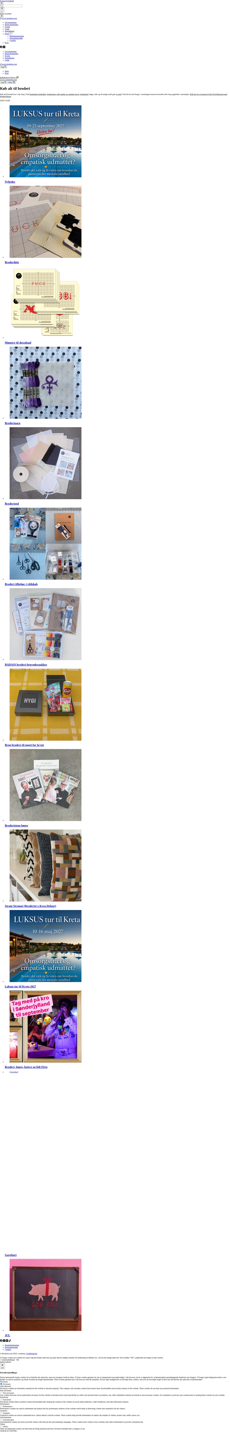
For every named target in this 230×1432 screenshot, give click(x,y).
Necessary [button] (4, 1382)
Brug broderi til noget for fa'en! (24, 745)
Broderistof (12, 503)
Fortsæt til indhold (7, 1)
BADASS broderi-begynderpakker (26, 664)
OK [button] (17, 1360)
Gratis (7, 60)
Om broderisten (11, 52)
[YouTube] (7, 1341)
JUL (7, 1335)
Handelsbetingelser (12, 1345)
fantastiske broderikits (38, 94)
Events (7, 56)
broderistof (84, 94)
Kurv (7, 73)
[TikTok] (10, 1341)
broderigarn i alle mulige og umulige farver (63, 94)
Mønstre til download (18, 342)
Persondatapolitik (11, 1347)
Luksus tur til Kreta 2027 (20, 986)
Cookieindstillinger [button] (8, 1360)
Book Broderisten (11, 54)
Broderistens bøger (16, 825)
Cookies (8, 1350)
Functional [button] (4, 1397)
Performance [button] (5, 1404)
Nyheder (10, 181)
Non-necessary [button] (5, 1391)
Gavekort (11, 1254)
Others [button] (2, 1424)
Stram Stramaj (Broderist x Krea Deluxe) (30, 906)
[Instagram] (4, 1341)
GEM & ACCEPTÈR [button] (8, 1431)
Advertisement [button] (5, 1417)
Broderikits (12, 262)
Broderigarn (12, 423)
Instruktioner (9, 58)
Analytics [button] (3, 1411)
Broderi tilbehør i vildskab (21, 584)
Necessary (7, 1384)
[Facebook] (1, 1341)
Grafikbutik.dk (31, 1354)
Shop (7, 71)
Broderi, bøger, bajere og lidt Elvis (26, 1067)
